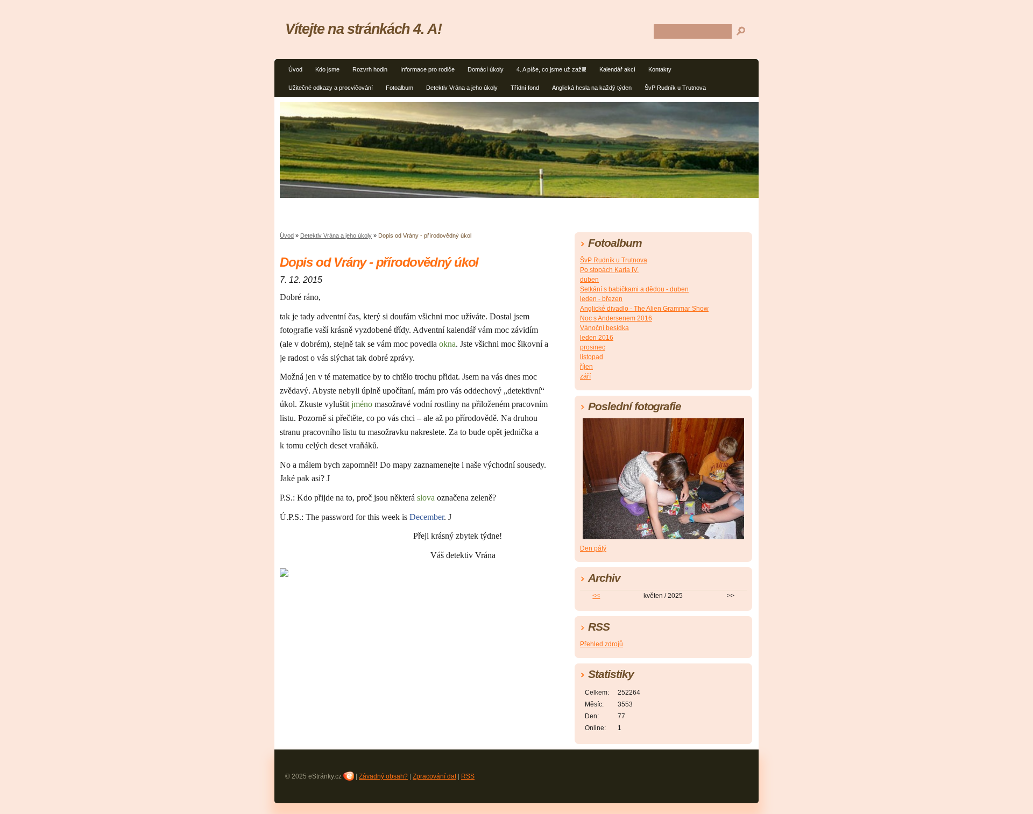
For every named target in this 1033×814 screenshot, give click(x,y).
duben (589, 279)
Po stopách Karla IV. (609, 270)
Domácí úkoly (486, 69)
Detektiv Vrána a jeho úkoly (462, 87)
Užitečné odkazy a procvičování (330, 87)
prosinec (592, 347)
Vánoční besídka (604, 328)
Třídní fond (525, 87)
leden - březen (601, 299)
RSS (468, 776)
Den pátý (593, 548)
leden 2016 (596, 337)
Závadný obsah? (383, 776)
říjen (586, 366)
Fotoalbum (399, 87)
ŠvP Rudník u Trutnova (675, 87)
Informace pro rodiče (427, 69)
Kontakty (659, 69)
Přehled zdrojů (601, 644)
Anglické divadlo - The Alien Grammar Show (644, 308)
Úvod (295, 69)
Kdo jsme (327, 69)
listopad (591, 357)
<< (596, 595)
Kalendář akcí (617, 69)
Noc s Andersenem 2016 (616, 318)
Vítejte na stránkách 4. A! (363, 28)
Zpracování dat (434, 776)
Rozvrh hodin (369, 69)
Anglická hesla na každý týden (592, 87)
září (585, 376)
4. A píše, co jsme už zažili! (551, 69)
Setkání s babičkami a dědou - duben (634, 289)
